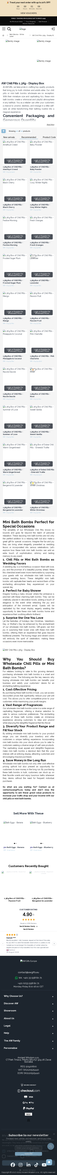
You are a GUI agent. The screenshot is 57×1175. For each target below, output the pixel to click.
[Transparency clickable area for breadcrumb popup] (17, 35)
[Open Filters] (3, 131)
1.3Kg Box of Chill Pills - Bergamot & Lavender (42, 899)
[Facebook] (12, 1165)
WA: (30, 977)
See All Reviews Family (27, 926)
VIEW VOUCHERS (28, 13)
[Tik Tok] (36, 1165)
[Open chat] (49, 1162)
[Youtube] (44, 1165)
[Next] (54, 944)
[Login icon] (53, 29)
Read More (50, 124)
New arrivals (9, 137)
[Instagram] (20, 1165)
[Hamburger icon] (4, 29)
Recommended (29, 137)
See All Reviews (28, 929)
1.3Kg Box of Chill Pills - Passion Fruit (14, 899)
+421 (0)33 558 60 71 (28, 983)
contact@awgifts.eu (28, 972)
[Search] (9, 29)
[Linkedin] (28, 1165)
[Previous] (3, 944)
